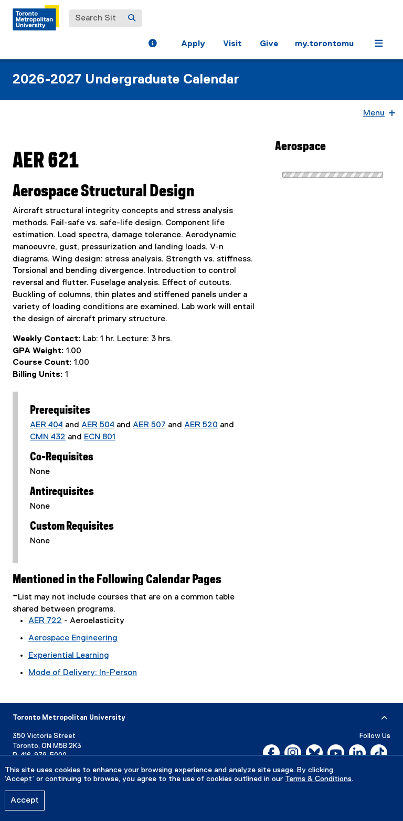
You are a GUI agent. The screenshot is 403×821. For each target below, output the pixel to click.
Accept (24, 800)
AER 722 (45, 621)
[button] (152, 45)
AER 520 (201, 425)
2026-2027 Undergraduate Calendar (126, 80)
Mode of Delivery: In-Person (82, 673)
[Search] (131, 18)
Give (269, 44)
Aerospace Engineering (73, 638)
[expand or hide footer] (384, 718)
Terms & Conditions (318, 779)
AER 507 (149, 425)
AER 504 (97, 425)
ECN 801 (99, 437)
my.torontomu (324, 44)
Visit (232, 44)
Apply (193, 44)
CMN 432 (48, 437)
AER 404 (46, 425)
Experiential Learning (68, 655)
